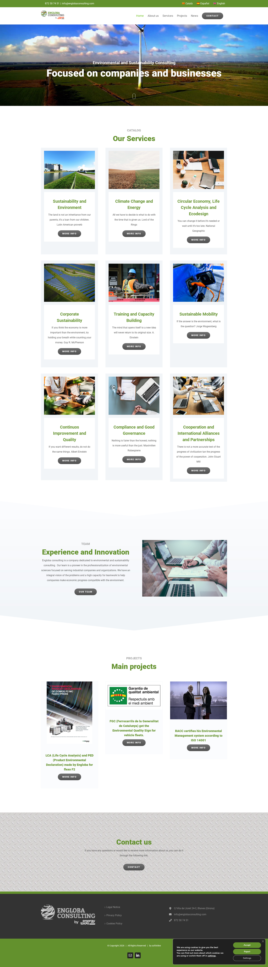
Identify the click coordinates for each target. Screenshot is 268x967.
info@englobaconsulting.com (78, 3)
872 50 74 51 (52, 3)
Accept (247, 945)
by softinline (155, 945)
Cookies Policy (114, 923)
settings (212, 955)
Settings (247, 958)
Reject (247, 951)
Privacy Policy (114, 915)
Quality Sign (142, 730)
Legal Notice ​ (113, 907)
